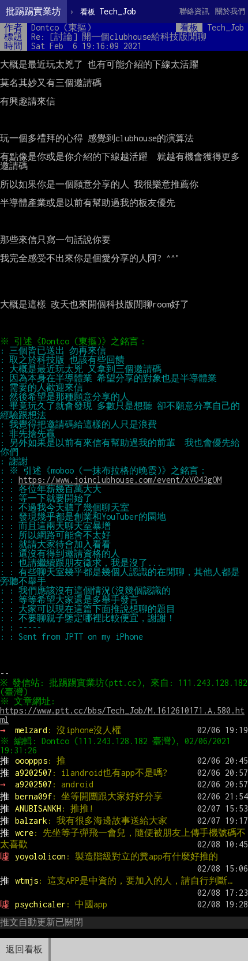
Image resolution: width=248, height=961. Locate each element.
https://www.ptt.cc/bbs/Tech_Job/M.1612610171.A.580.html (122, 714)
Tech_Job (108, 11)
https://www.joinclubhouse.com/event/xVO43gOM (119, 480)
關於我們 (230, 11)
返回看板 (24, 949)
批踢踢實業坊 (33, 11)
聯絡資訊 (194, 11)
